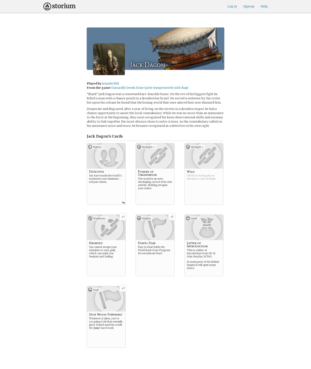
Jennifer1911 (110, 83)
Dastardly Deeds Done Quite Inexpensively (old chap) (149, 88)
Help (264, 6)
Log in (232, 6)
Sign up (248, 6)
